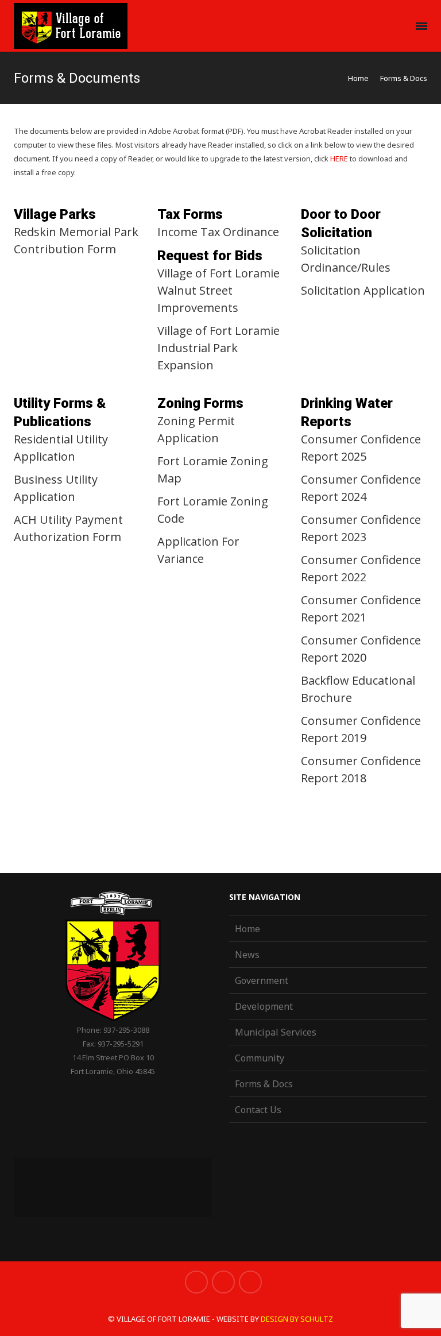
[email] (250, 1282)
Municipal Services (275, 1032)
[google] (223, 1282)
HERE (339, 158)
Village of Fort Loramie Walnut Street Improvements (218, 290)
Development (264, 1006)
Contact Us (258, 1109)
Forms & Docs (264, 1084)
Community (259, 1058)
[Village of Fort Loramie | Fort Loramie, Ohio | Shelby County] (70, 26)
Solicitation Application (363, 290)
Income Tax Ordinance (218, 232)
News (247, 954)
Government (261, 980)
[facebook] (196, 1282)
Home (358, 78)
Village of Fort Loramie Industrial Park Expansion (218, 348)
